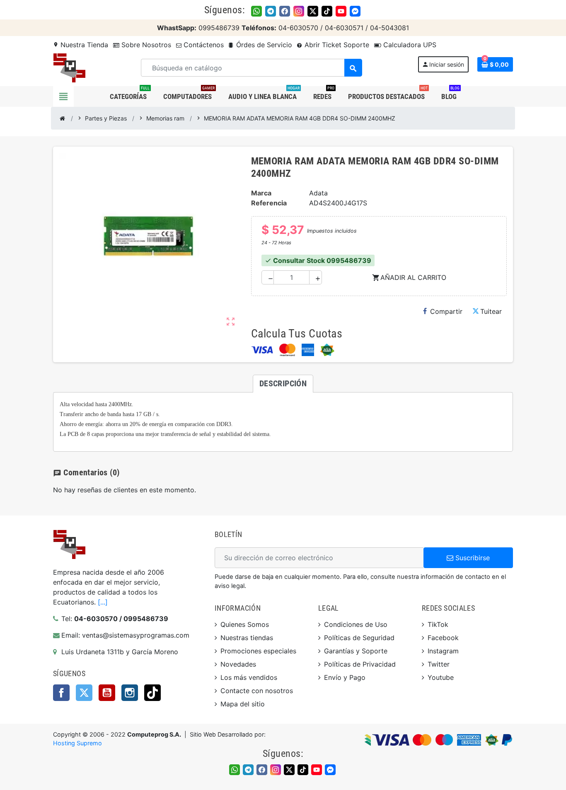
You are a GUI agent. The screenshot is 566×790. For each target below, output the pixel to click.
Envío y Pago (344, 677)
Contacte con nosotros (256, 690)
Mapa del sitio (242, 704)
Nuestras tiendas (246, 637)
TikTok (152, 692)
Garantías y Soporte (355, 651)
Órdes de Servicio (263, 45)
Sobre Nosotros (145, 45)
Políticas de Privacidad (360, 664)
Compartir (446, 311)
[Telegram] (270, 11)
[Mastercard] (287, 350)
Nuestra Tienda (80, 45)
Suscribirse (471, 558)
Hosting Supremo (77, 743)
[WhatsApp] (256, 11)
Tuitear (491, 311)
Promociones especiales (258, 651)
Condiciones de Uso (355, 624)
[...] (103, 602)
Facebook (61, 692)
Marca (261, 193)
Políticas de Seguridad (359, 637)
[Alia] (327, 350)
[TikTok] (327, 11)
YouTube (107, 692)
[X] (312, 11)
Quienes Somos (244, 624)
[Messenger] (355, 11)
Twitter (84, 692)
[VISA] (262, 350)
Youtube (441, 677)
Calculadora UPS (408, 45)
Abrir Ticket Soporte (335, 45)
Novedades (238, 664)
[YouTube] (341, 11)
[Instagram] (298, 11)
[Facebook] (284, 11)
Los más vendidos (248, 677)
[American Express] (308, 350)
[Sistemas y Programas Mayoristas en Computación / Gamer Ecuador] (69, 67)
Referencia (269, 203)
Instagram (129, 692)
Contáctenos (202, 45)
